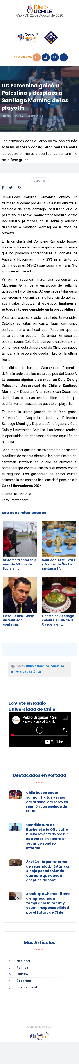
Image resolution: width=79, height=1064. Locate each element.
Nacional (23, 961)
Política (22, 967)
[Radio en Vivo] (37, 57)
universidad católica (26, 671)
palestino (57, 666)
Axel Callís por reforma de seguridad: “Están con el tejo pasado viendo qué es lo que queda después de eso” (48, 870)
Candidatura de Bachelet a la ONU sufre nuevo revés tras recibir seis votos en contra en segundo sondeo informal (47, 836)
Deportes (39, 180)
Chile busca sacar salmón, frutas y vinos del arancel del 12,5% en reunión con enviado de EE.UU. (47, 802)
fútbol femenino (37, 666)
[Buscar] (55, 57)
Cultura (22, 974)
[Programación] (46, 57)
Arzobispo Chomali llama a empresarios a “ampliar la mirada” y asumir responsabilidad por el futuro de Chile (48, 903)
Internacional (26, 987)
